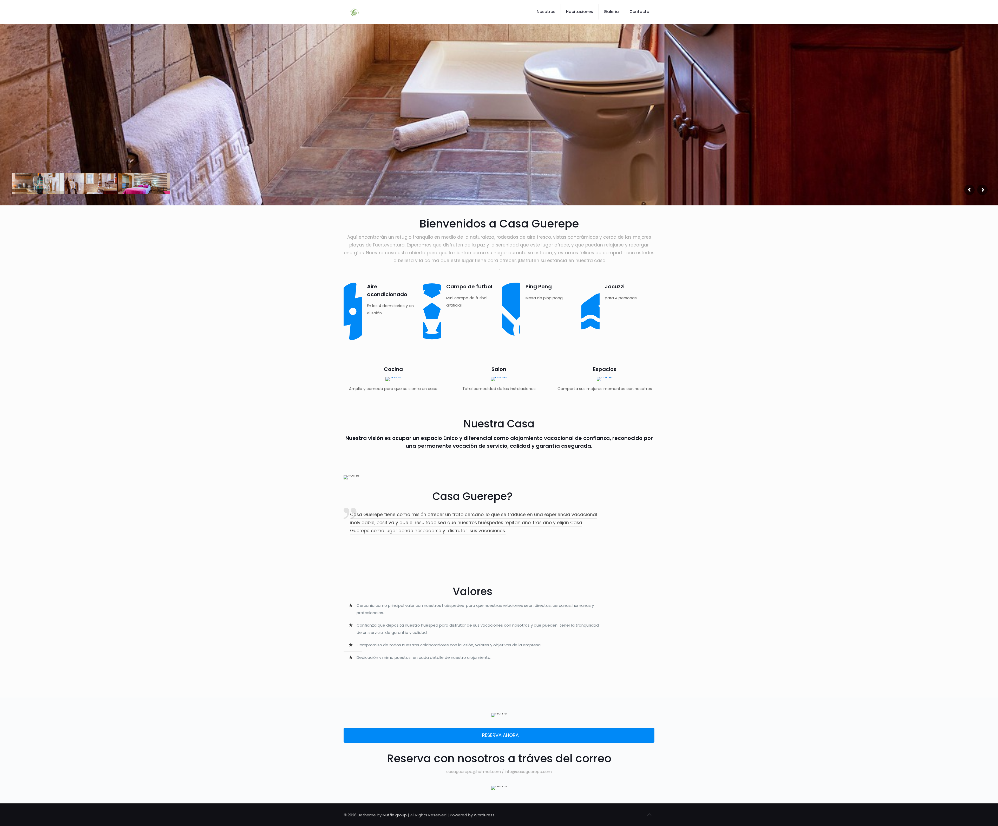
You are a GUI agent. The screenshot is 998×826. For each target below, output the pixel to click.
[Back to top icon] (649, 814)
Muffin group (395, 815)
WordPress (484, 815)
